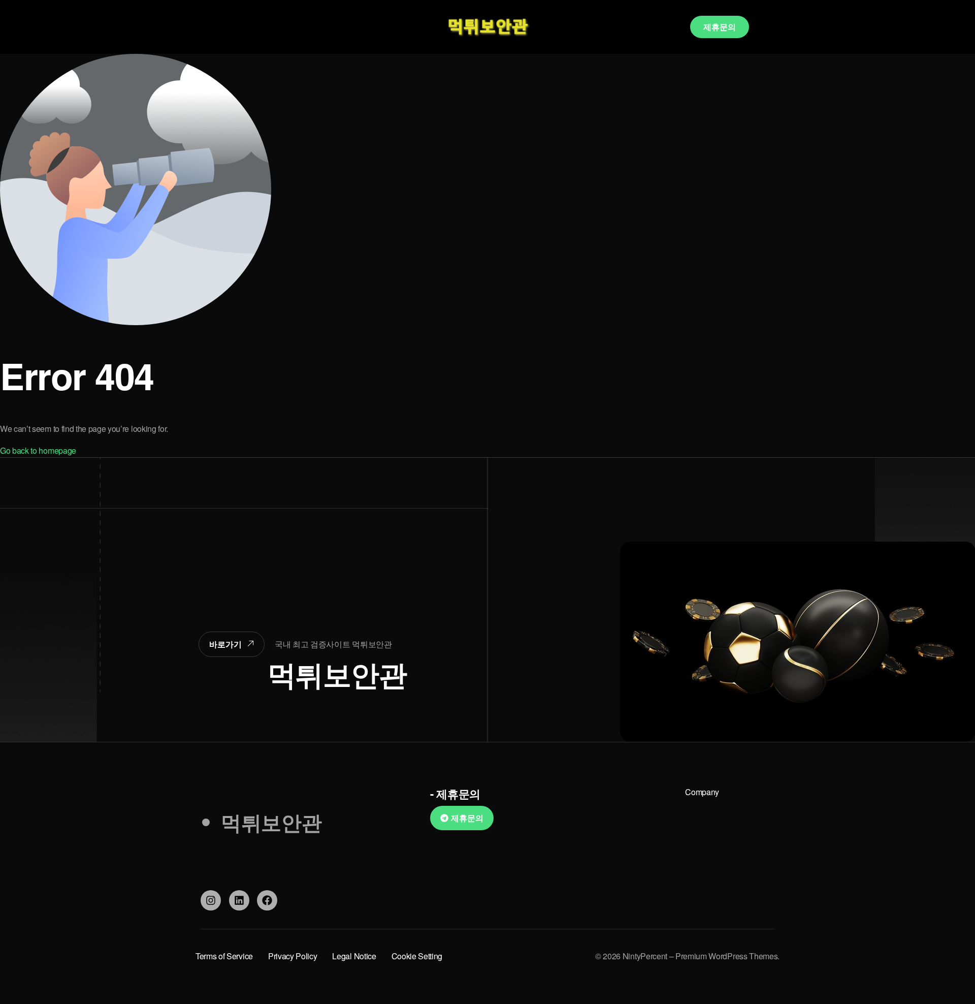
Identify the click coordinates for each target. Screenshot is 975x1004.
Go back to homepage (38, 450)
